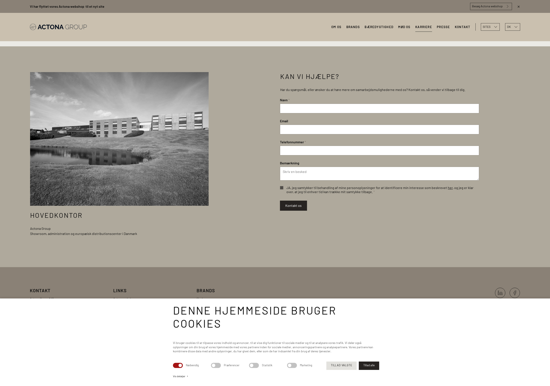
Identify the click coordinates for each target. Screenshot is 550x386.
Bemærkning (289, 163)
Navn (285, 100)
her (450, 188)
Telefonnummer (293, 142)
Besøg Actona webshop (487, 6)
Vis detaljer (181, 376)
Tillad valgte (341, 365)
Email (284, 121)
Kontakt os (293, 205)
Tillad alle (369, 365)
